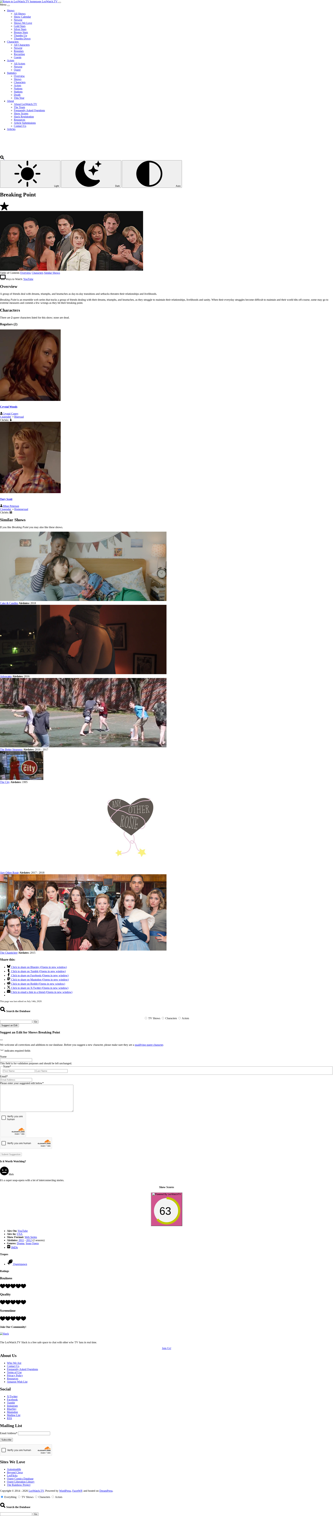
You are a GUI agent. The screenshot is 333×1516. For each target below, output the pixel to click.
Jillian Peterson (11, 506)
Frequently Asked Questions (22, 1369)
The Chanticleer (9, 952)
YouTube (28, 279)
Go (35, 1021)
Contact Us (13, 1366)
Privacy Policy (15, 1375)
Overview (25, 272)
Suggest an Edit (9, 1025)
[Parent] (11, 420)
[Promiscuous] (11, 512)
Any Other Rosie (9, 872)
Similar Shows (52, 272)
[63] (166, 1224)
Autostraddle (14, 1469)
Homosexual (21, 509)
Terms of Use (14, 1372)
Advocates (6, 676)
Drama (20, 1243)
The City (5, 782)
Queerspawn (20, 1264)
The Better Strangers (11, 749)
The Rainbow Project (18, 1484)
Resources (12, 1378)
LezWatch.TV (36, 1490)
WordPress (65, 1490)
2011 (21, 1240)
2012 (29, 1240)
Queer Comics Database (20, 1478)
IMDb (14, 1247)
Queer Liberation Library (21, 1481)
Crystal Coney (10, 413)
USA (20, 1233)
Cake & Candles (9, 603)
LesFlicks (12, 1475)
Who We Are (14, 1363)
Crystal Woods (8, 406)
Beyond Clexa (15, 1472)
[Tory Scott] (30, 492)
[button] (2, 158)
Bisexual (19, 416)
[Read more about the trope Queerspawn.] (10, 1264)
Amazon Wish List (17, 1381)
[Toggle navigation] (59, 2)
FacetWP (77, 1490)
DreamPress (106, 1490)
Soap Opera (32, 1243)
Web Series (31, 1237)
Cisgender (5, 416)
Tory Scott (6, 499)
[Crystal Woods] (30, 399)
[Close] (8, 5)
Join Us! (166, 1348)
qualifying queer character (149, 1044)
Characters (37, 272)
